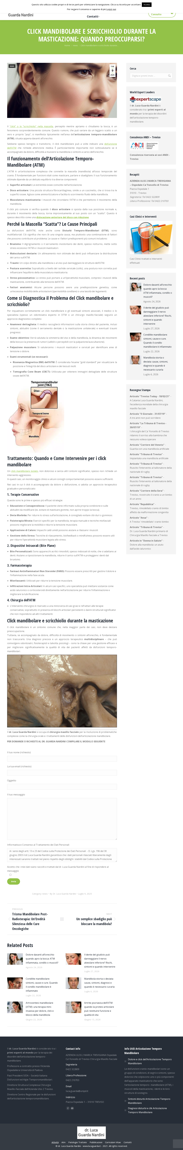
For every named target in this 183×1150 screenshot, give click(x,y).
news (12, 66)
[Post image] (15, 959)
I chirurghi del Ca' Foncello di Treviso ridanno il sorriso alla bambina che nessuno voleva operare (149, 435)
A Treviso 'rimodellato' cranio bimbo (149, 521)
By (63, 893)
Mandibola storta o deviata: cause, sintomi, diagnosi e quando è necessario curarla (99, 982)
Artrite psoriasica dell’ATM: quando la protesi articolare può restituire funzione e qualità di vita (99, 1008)
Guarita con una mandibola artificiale (149, 448)
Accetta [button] (147, 4)
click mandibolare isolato (24, 471)
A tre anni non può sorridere (145, 417)
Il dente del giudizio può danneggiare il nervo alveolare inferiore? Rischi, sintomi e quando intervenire (99, 960)
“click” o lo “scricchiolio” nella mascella (31, 126)
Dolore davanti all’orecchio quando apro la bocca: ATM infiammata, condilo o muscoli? (42, 958)
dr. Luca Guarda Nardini (145, 105)
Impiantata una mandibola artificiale (149, 458)
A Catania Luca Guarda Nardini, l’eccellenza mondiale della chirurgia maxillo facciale (149, 404)
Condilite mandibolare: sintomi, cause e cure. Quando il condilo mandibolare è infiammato (42, 984)
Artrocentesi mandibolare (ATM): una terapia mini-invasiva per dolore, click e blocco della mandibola (40, 1008)
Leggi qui (111, 9)
